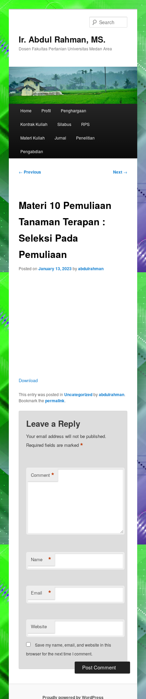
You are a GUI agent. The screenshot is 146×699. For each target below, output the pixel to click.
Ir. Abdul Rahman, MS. (62, 39)
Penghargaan (73, 110)
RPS (85, 124)
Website (39, 626)
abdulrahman (91, 268)
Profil (46, 110)
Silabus (64, 124)
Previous (30, 172)
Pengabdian (31, 151)
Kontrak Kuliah (34, 124)
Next (120, 172)
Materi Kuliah (32, 138)
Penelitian (85, 138)
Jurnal (60, 138)
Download (28, 380)
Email (41, 592)
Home (26, 110)
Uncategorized (78, 394)
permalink (55, 400)
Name (41, 559)
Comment (42, 475)
